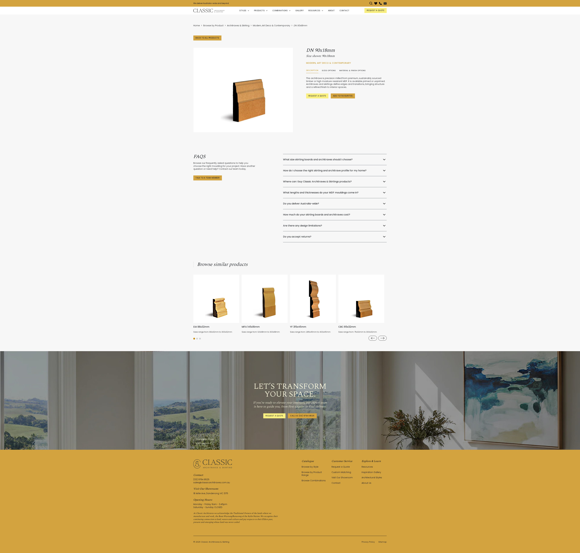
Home (196, 25)
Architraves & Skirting (238, 25)
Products (259, 10)
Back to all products (207, 38)
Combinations (280, 10)
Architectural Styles (372, 477)
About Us (366, 482)
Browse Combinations (314, 480)
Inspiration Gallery (371, 472)
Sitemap (382, 542)
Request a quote (375, 10)
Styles (242, 10)
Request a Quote (317, 96)
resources (314, 10)
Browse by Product (213, 25)
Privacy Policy (368, 542)
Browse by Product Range (312, 474)
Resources (367, 466)
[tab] (312, 70)
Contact (336, 482)
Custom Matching (341, 472)
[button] (244, 10)
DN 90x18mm (300, 25)
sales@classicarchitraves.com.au (211, 482)
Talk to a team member (208, 177)
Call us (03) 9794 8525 (302, 415)
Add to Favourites (343, 96)
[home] (208, 10)
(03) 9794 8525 (201, 479)
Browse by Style (310, 466)
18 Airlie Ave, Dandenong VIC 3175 (210, 493)
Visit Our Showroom (342, 477)
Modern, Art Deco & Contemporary (271, 25)
